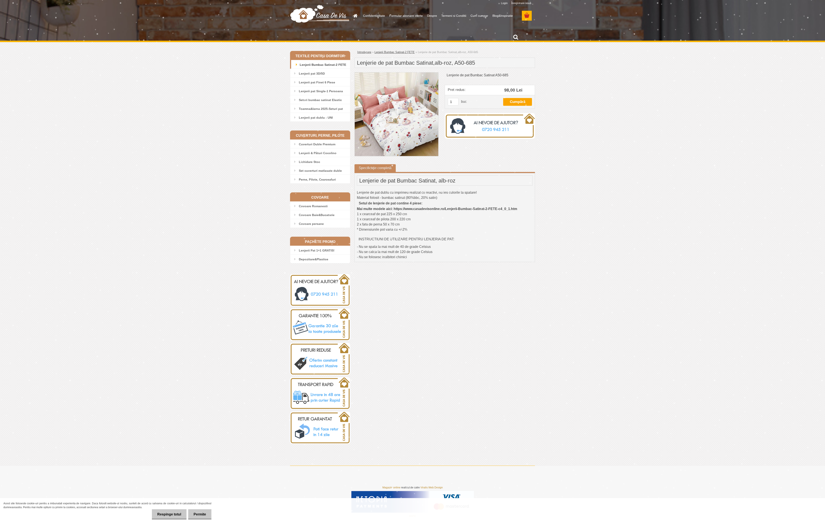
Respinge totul (169, 514)
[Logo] (319, 13)
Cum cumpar (479, 15)
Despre (432, 15)
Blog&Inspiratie (502, 15)
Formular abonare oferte (406, 15)
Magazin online (391, 487)
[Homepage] (355, 16)
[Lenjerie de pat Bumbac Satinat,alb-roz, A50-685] (396, 74)
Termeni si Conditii (453, 15)
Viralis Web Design (431, 487)
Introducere (364, 52)
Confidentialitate (374, 15)
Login (504, 3)
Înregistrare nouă (521, 3)
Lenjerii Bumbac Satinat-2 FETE (394, 52)
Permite (200, 514)
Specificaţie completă (375, 168)
